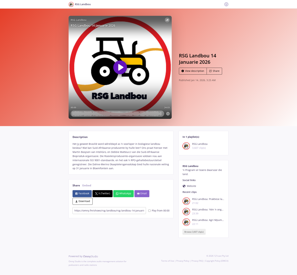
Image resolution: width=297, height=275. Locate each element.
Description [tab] (80, 137)
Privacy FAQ (197, 260)
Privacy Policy (182, 260)
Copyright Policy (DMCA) (216, 260)
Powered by (76, 256)
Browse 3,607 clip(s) (194, 231)
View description (194, 70)
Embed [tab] (86, 185)
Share (216, 70)
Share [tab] (76, 185)
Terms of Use (167, 260)
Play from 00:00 (160, 210)
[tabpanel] (121, 156)
